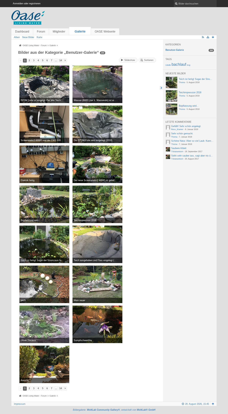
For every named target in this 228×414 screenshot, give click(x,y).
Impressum (19, 404)
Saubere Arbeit (178, 148)
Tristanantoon (177, 151)
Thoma (182, 82)
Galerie (80, 31)
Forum (41, 31)
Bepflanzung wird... (189, 105)
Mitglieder (59, 31)
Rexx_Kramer (177, 129)
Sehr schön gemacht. (182, 133)
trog (188, 65)
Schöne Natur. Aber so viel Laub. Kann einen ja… (196, 140)
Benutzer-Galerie (174, 50)
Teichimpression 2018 (190, 92)
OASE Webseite (105, 31)
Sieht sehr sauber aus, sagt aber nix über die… (195, 155)
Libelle (168, 65)
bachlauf (179, 64)
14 (60, 60)
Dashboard (22, 31)
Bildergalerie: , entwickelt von (114, 409)
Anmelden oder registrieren (26, 3)
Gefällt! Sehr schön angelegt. (186, 126)
